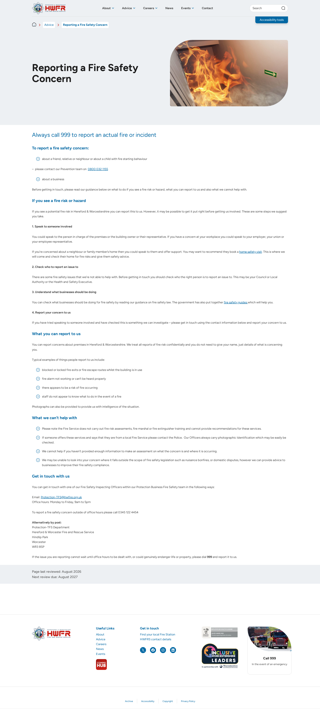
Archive (129, 701)
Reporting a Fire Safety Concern (85, 25)
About (106, 8)
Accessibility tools (272, 20)
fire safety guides (236, 302)
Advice (127, 8)
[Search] (283, 8)
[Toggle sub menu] (113, 8)
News (169, 8)
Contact (207, 8)
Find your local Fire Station (157, 634)
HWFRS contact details (155, 639)
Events (185, 8)
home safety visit (250, 252)
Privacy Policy (188, 701)
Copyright (167, 701)
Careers (148, 8)
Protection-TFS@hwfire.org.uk (61, 497)
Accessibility (147, 701)
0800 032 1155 (98, 169)
